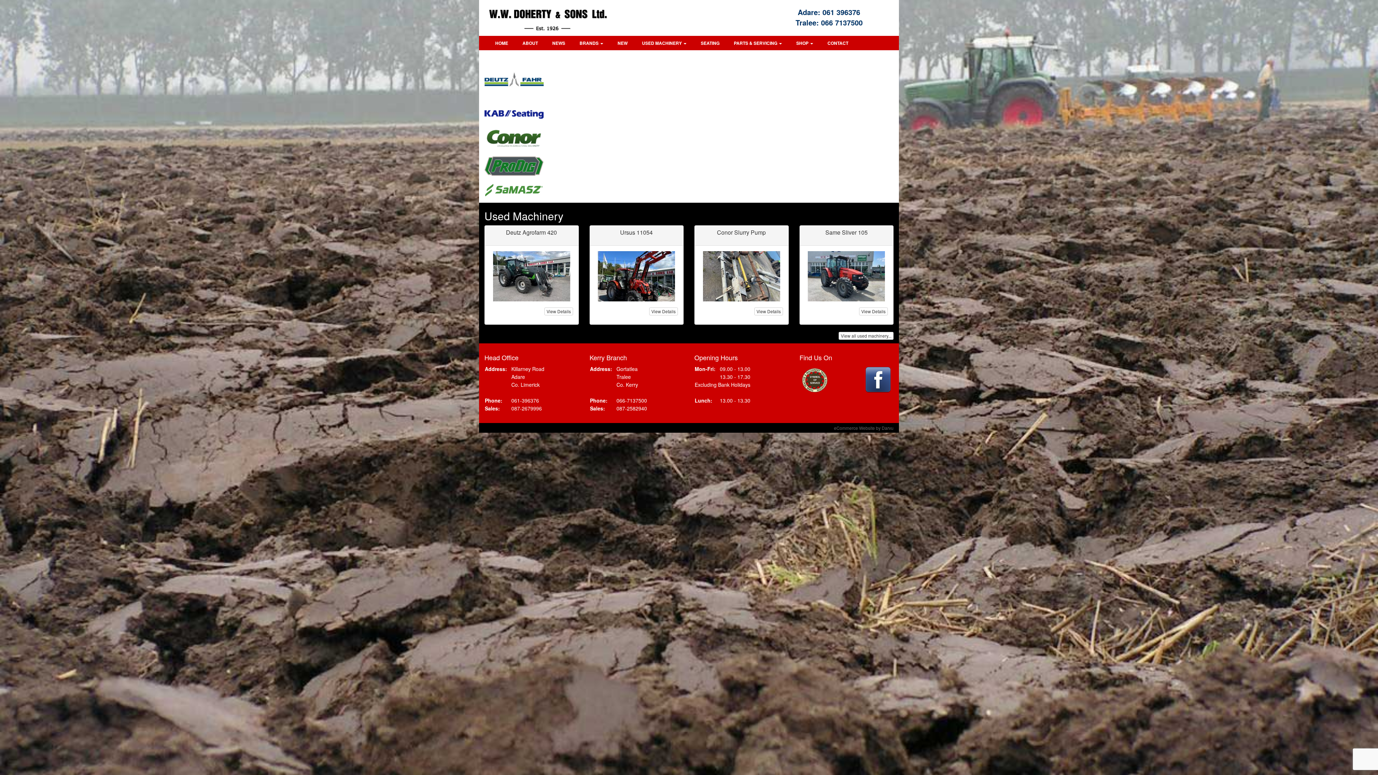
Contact (838, 43)
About (530, 43)
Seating (710, 43)
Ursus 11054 (636, 232)
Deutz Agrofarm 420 (531, 232)
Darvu (888, 428)
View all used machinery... (866, 336)
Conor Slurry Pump (741, 232)
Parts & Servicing (756, 43)
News (558, 43)
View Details (559, 311)
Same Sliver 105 (846, 232)
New (623, 43)
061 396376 (841, 12)
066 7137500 (842, 22)
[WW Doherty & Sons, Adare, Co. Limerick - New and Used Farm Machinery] (566, 18)
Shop (803, 43)
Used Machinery (662, 43)
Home (501, 43)
